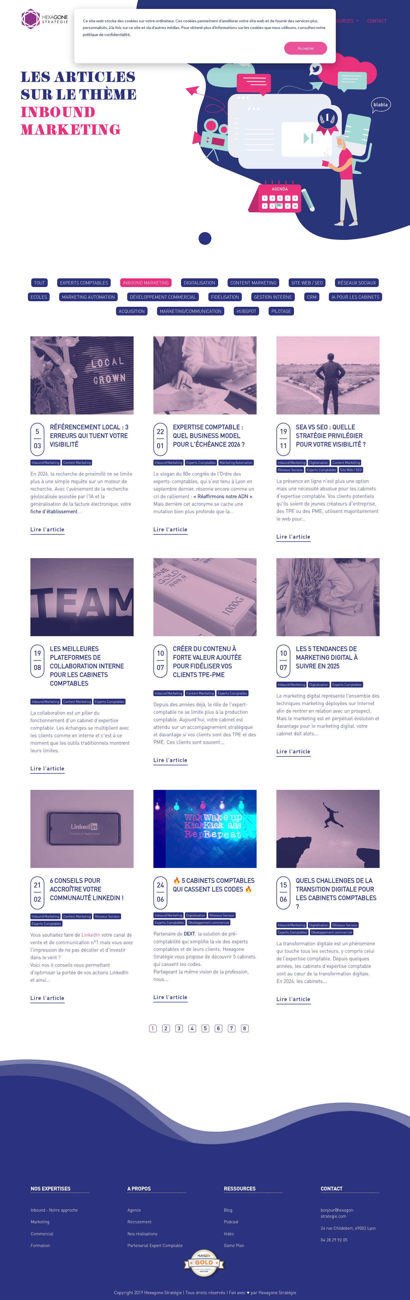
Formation (40, 1245)
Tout (39, 283)
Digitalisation (199, 283)
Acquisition (132, 311)
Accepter (306, 48)
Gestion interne (273, 297)
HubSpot (246, 311)
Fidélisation (225, 297)
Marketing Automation (88, 297)
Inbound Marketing (146, 283)
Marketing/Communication (190, 311)
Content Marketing (253, 283)
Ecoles (39, 297)
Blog (228, 1210)
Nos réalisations (142, 1233)
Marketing (40, 1221)
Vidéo (229, 1233)
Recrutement (139, 1221)
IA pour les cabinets (355, 297)
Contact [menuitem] (377, 21)
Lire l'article (47, 529)
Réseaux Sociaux (357, 283)
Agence (134, 1210)
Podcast (231, 1221)
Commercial (42, 1233)
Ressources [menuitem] (339, 21)
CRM (312, 297)
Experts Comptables (84, 283)
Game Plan (234, 1245)
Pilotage (281, 311)
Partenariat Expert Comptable (155, 1245)
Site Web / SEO (307, 283)
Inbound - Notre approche (54, 1210)
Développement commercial (163, 297)
